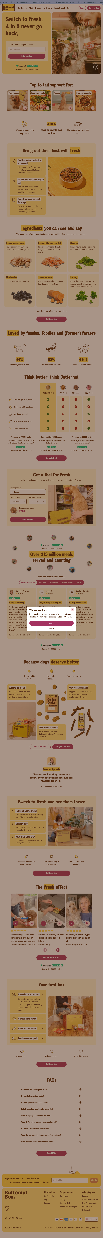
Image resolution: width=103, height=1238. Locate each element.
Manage (51, 628)
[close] (72, 609)
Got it (51, 623)
